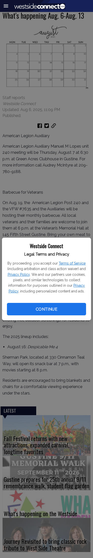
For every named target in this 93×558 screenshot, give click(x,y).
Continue (46, 309)
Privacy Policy (19, 275)
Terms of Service (72, 263)
